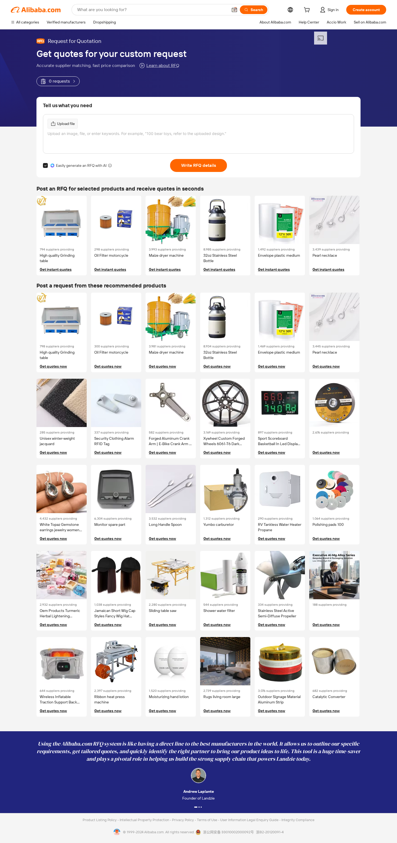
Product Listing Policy (100, 820)
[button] (234, 9)
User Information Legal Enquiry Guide (249, 820)
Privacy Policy (183, 820)
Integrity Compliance (297, 820)
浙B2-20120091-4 (270, 832)
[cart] (308, 10)
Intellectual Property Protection (145, 820)
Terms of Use (207, 820)
